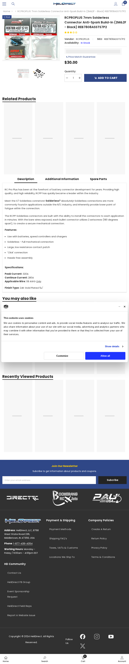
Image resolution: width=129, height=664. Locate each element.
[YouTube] (111, 636)
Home (6, 11)
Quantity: (70, 71)
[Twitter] (83, 646)
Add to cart (108, 78)
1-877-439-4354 (23, 543)
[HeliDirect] (23, 498)
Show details (112, 346)
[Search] (13, 4)
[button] (72, 32)
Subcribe (112, 480)
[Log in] (116, 4)
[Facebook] (83, 636)
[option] (31, 38)
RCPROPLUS (82, 39)
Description (25, 179)
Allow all (105, 355)
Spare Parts (98, 179)
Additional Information (62, 179)
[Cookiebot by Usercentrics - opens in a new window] (106, 306)
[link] (44, 659)
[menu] (4, 4)
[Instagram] (97, 636)
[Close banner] (124, 306)
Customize (62, 355)
